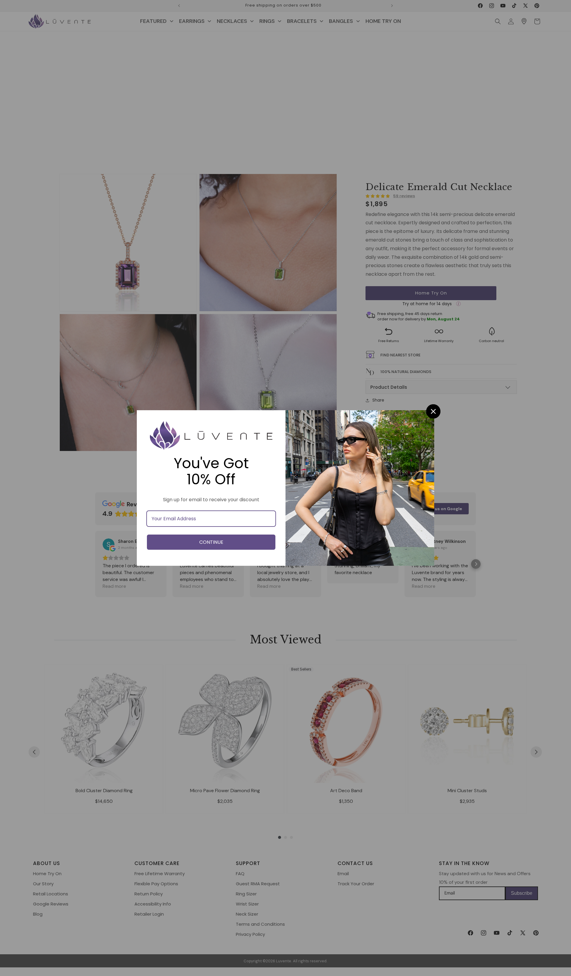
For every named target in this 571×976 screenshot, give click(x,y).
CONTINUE (211, 542)
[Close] (433, 411)
